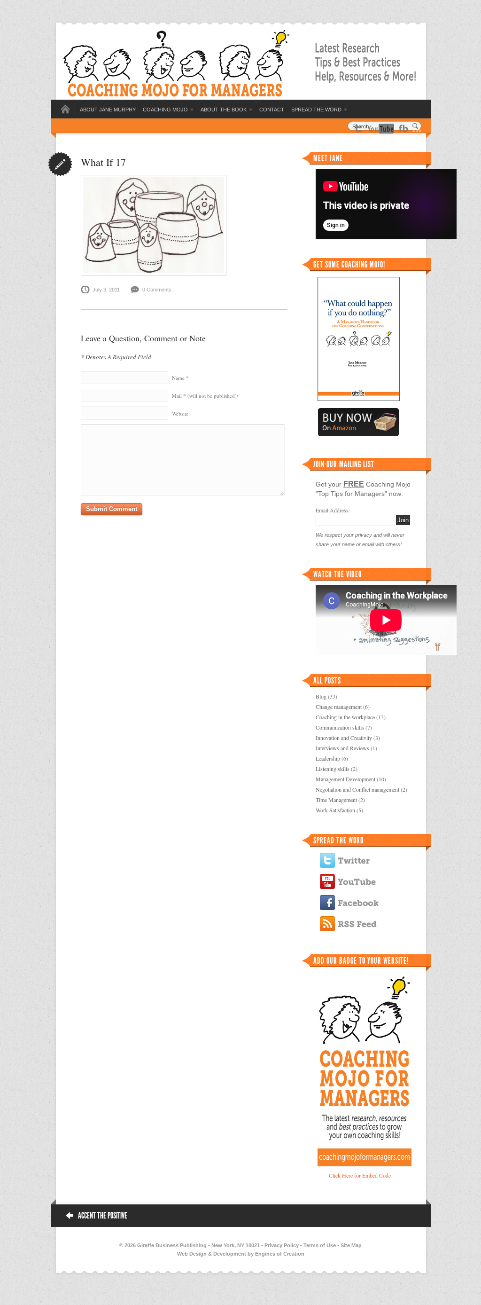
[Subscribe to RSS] (416, 127)
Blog (321, 696)
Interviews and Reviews (342, 748)
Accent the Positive (102, 1215)
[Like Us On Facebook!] (403, 127)
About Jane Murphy (108, 109)
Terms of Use (319, 1245)
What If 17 (103, 162)
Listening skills (332, 768)
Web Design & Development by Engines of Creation (240, 1254)
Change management (339, 706)
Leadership (328, 758)
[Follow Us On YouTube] (381, 128)
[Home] (65, 112)
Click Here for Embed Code (360, 1175)
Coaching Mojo (165, 109)
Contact (271, 109)
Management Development (345, 779)
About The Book (224, 109)
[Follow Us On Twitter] (358, 127)
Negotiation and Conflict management (357, 789)
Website (180, 413)
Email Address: (333, 510)
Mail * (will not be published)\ (205, 395)
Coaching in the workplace (345, 717)
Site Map (351, 1245)
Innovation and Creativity (344, 737)
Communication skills (340, 727)
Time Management (336, 799)
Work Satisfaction (335, 810)
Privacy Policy (281, 1245)
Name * (180, 377)
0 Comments (156, 289)
